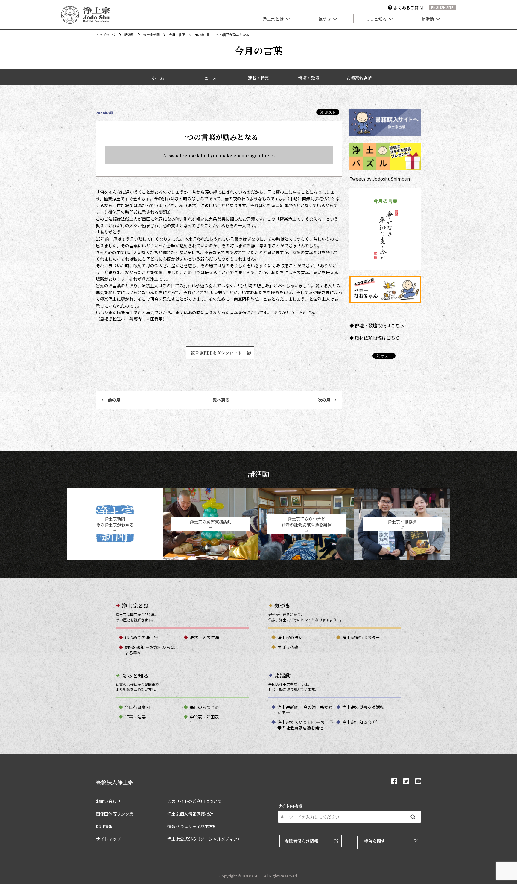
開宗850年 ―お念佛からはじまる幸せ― (152, 650)
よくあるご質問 (408, 7)
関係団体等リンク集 (114, 814)
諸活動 (427, 19)
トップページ (105, 34)
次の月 (327, 400)
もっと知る (376, 19)
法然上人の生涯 (204, 637)
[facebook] (394, 781)
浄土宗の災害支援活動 (363, 707)
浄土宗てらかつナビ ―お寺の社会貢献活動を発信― (302, 725)
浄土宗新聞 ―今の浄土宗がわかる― (305, 709)
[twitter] (406, 781)
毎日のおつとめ (204, 707)
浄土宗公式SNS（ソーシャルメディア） (204, 839)
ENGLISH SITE (442, 7)
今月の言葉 (177, 34)
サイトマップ (108, 839)
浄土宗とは (273, 19)
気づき (324, 19)
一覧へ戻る (219, 400)
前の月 (111, 400)
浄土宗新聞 (151, 34)
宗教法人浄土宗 (114, 782)
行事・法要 (135, 717)
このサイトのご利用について (194, 801)
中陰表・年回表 (204, 717)
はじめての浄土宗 (141, 637)
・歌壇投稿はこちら (384, 325)
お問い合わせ (108, 801)
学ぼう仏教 (287, 647)
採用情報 (104, 826)
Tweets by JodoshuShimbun (379, 178)
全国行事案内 (137, 707)
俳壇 (359, 325)
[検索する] (413, 816)
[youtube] (418, 781)
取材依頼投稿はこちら (377, 338)
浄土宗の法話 (289, 637)
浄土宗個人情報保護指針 (190, 814)
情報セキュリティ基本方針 (192, 826)
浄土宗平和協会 (357, 722)
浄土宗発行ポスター (361, 637)
